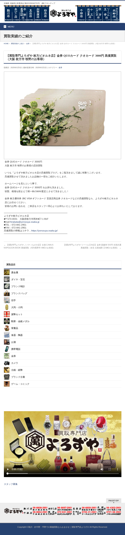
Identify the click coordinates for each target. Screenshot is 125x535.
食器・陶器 (17, 335)
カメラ (14, 363)
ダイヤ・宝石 (18, 279)
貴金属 (14, 272)
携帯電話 (15, 349)
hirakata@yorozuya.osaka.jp (24, 222)
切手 (13, 300)
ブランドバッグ (19, 293)
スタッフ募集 (11, 484)
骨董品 (14, 328)
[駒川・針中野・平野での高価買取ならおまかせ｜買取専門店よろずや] (62, 17)
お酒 (13, 342)
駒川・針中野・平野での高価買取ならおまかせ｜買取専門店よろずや (58, 527)
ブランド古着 (18, 377)
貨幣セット (17, 314)
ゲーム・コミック (20, 384)
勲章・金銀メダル (20, 321)
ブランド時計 (18, 286)
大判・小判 (17, 307)
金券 (60, 67)
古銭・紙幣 (17, 370)
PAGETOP (114, 500)
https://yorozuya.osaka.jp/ (44, 230)
